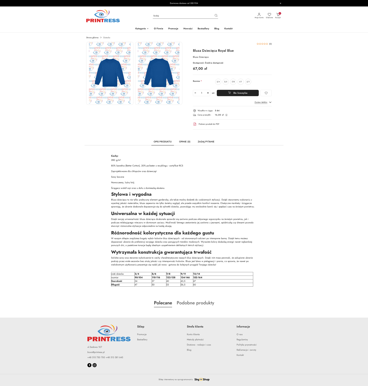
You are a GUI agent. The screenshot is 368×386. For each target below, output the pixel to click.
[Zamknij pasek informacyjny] (280, 3)
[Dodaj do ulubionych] (266, 93)
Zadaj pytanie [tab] (206, 141)
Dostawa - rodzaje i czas (199, 344)
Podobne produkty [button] (195, 302)
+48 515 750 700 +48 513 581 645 (105, 357)
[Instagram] (95, 365)
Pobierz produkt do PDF (209, 124)
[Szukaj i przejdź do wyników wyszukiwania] (216, 16)
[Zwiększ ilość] (208, 93)
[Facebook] (89, 365)
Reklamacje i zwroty (246, 350)
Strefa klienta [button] (195, 326)
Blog (189, 350)
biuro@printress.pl (96, 352)
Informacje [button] (243, 326)
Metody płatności (195, 339)
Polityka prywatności (247, 344)
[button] (142, 28)
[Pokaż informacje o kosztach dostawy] (226, 115)
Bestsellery (142, 339)
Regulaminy (242, 339)
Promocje (141, 334)
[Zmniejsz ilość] (195, 93)
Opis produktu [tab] (163, 141)
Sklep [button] (140, 326)
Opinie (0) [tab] (184, 141)
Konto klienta (193, 334)
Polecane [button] (163, 302)
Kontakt (240, 355)
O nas (240, 334)
